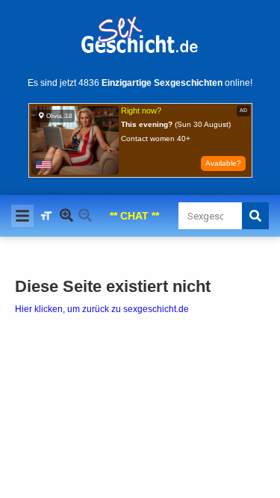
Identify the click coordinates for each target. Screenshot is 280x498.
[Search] (255, 215)
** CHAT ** (134, 216)
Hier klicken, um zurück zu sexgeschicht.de (102, 309)
